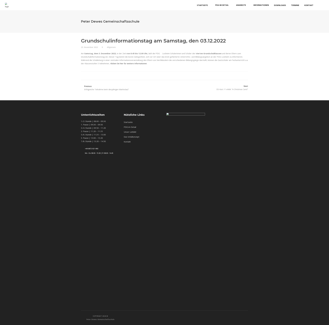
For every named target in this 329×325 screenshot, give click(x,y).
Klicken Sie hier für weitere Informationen (128, 63)
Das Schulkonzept (131, 136)
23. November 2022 (89, 47)
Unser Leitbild (130, 132)
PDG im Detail (130, 127)
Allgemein (111, 47)
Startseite (128, 122)
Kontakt (127, 141)
